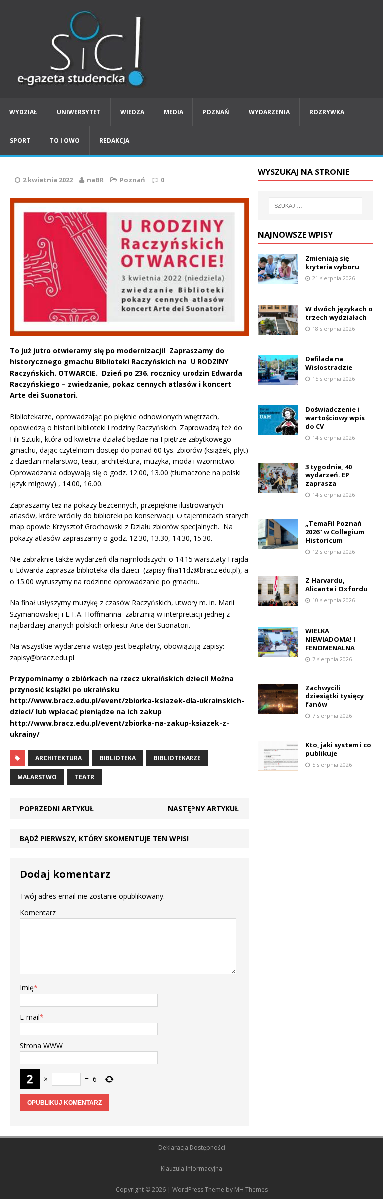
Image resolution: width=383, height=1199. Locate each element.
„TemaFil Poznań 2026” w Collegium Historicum (334, 532)
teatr (84, 777)
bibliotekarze (177, 758)
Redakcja (114, 140)
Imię (27, 987)
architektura (58, 758)
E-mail (30, 1017)
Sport (20, 140)
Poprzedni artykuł (57, 808)
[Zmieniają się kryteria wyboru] (278, 278)
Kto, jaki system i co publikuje (338, 749)
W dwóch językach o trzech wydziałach (339, 313)
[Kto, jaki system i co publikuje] (278, 764)
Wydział (23, 112)
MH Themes (251, 1189)
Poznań (215, 112)
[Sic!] (191, 49)
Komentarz (38, 912)
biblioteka (118, 758)
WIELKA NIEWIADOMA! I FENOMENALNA (330, 639)
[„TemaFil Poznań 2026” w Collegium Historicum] (278, 543)
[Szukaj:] (315, 205)
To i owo (65, 140)
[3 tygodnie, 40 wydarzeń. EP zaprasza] (278, 486)
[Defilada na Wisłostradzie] (278, 379)
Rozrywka (326, 112)
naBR (95, 179)
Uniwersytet (79, 112)
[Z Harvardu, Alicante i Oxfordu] (278, 600)
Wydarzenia (269, 112)
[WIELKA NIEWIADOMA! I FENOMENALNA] (278, 651)
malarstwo (37, 777)
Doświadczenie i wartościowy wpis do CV (335, 418)
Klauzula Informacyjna (191, 1168)
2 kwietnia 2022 (48, 179)
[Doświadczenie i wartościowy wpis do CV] (278, 429)
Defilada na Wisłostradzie (328, 363)
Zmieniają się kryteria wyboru (332, 262)
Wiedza (132, 112)
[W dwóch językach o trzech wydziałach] (278, 329)
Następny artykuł (203, 808)
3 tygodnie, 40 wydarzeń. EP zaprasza (328, 475)
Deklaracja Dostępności (191, 1147)
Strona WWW (41, 1045)
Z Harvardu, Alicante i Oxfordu (336, 584)
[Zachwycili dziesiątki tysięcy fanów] (278, 707)
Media (173, 112)
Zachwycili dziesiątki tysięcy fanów (334, 696)
